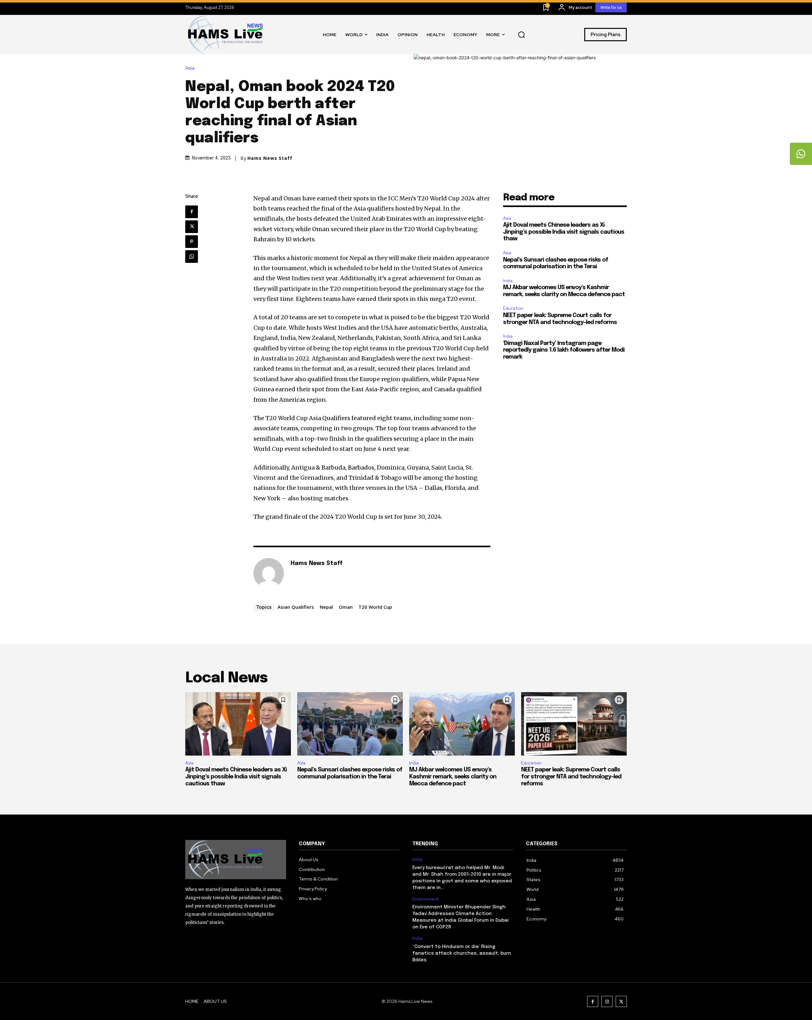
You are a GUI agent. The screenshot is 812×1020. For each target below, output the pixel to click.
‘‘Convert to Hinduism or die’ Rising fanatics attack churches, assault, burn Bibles (461, 953)
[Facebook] (191, 211)
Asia (189, 68)
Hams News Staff (269, 158)
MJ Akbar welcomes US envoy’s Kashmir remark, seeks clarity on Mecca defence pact (452, 776)
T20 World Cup (375, 607)
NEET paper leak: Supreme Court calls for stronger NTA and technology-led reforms (571, 776)
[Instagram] (606, 1001)
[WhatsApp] (191, 256)
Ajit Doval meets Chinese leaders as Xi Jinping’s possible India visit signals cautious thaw (563, 232)
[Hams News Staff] (268, 573)
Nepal (326, 607)
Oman (346, 607)
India (508, 280)
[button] (521, 34)
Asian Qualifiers (296, 607)
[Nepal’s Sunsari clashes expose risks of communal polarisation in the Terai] (350, 724)
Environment (425, 899)
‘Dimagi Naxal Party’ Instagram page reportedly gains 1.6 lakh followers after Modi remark (564, 350)
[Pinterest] (191, 241)
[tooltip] (801, 154)
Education (513, 308)
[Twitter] (191, 226)
